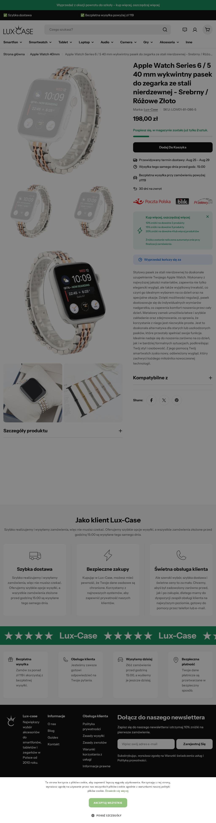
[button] (107, 815)
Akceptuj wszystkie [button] (108, 803)
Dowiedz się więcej (116, 791)
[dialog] (108, 800)
